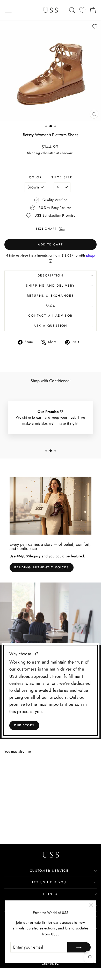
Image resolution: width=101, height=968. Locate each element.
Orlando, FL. (50, 963)
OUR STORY (24, 725)
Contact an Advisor (50, 315)
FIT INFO (49, 894)
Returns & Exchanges (50, 295)
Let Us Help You (49, 882)
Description (50, 275)
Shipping (33, 153)
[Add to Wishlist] (95, 26)
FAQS (51, 305)
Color (35, 177)
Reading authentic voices (41, 567)
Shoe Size (62, 177)
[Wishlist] (82, 10)
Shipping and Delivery (50, 285)
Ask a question (50, 325)
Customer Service (49, 870)
